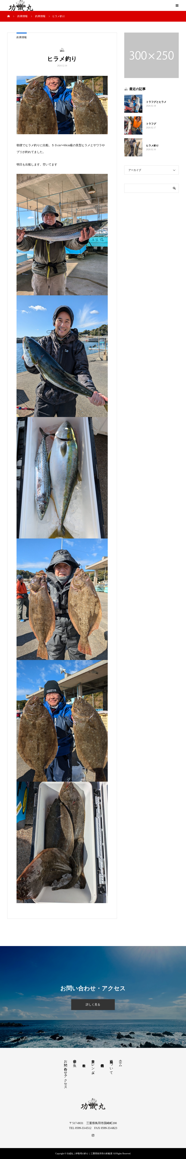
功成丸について (111, 1065)
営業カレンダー (93, 1065)
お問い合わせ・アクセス (65, 1073)
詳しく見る (93, 1004)
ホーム (120, 1061)
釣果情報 (22, 37)
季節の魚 (74, 1060)
